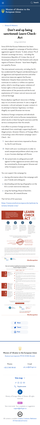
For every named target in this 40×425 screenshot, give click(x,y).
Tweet (19, 327)
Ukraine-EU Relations (11, 25)
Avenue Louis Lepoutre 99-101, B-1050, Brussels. (20, 356)
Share (19, 323)
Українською (21, 386)
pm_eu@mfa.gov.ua (29, 367)
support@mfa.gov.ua (20, 408)
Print (18, 332)
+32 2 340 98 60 (10, 368)
